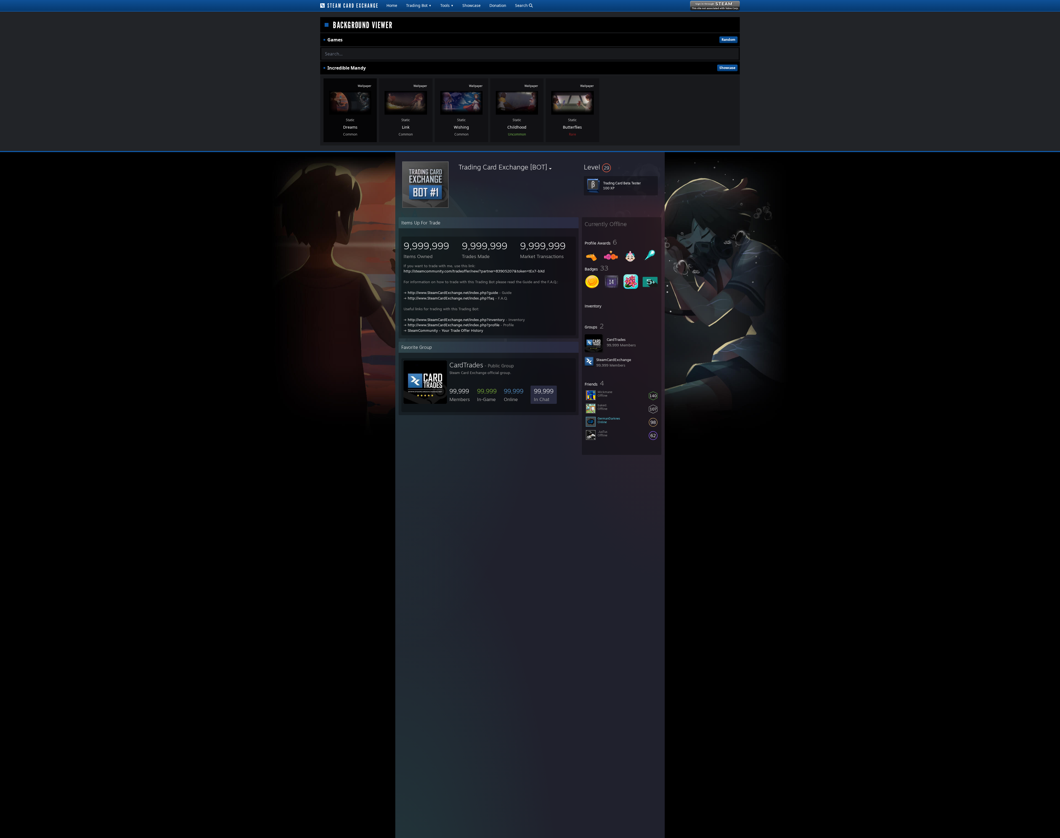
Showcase (471, 5)
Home (391, 5)
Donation (497, 5)
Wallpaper (364, 86)
